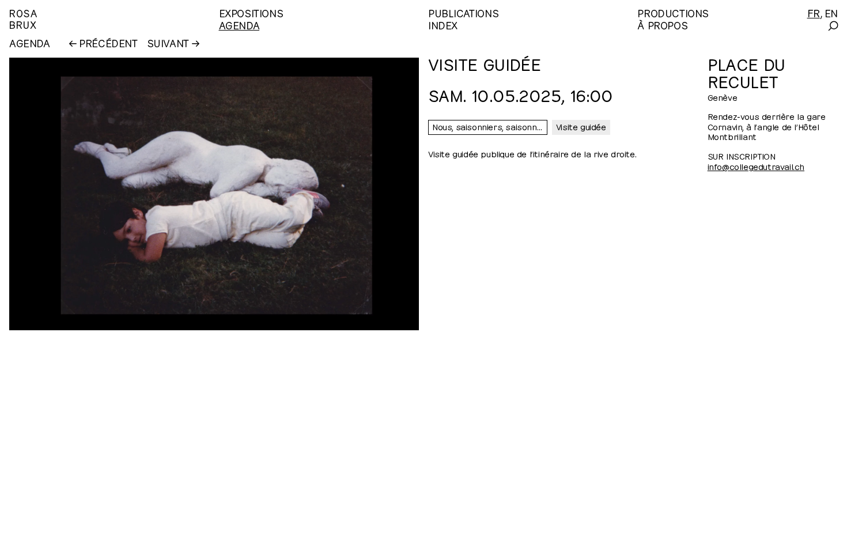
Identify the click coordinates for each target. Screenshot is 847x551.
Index (442, 24)
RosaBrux (23, 18)
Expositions (251, 12)
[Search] (832, 26)
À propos (662, 24)
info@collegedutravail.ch (756, 166)
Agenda (239, 24)
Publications (463, 12)
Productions (673, 12)
